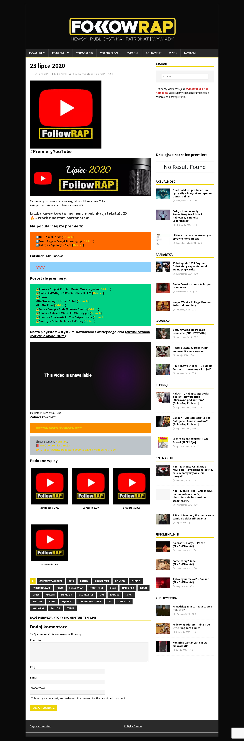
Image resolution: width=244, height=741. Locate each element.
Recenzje (162, 385)
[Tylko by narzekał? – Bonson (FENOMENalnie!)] (163, 586)
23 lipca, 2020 (42, 74)
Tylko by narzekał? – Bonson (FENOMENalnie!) (191, 580)
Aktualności (166, 182)
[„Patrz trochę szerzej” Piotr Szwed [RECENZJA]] (163, 446)
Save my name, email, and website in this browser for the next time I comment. (80, 698)
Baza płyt (59, 52)
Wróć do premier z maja (54, 445)
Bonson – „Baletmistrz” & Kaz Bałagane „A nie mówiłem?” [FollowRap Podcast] (192, 421)
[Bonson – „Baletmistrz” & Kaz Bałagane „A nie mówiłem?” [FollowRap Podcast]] (163, 425)
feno (60, 587)
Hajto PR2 (128, 587)
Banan (84, 581)
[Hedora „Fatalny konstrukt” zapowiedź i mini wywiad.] (163, 355)
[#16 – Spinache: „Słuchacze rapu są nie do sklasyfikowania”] (163, 522)
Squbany (67, 601)
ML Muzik (66, 594)
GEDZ (113, 587)
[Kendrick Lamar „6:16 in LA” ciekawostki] (163, 649)
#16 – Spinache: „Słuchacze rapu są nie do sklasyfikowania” (193, 517)
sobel (52, 601)
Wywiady (163, 321)
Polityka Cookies (133, 726)
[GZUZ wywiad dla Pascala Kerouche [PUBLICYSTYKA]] (163, 337)
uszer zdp (124, 601)
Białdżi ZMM (101, 581)
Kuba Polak (60, 74)
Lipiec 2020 (100, 74)
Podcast (133, 52)
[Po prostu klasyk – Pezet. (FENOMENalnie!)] (163, 550)
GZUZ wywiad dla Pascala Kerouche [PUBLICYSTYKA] (189, 331)
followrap (76, 587)
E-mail (33, 677)
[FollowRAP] (122, 47)
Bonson (120, 581)
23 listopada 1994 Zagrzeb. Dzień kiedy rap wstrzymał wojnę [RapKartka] (190, 266)
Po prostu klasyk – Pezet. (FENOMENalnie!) (189, 544)
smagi (128, 594)
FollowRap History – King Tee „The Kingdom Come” (191, 626)
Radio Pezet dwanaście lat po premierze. (192, 285)
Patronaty (154, 52)
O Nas (173, 52)
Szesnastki (164, 458)
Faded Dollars (41, 587)
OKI (102, 594)
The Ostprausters (90, 601)
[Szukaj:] (185, 77)
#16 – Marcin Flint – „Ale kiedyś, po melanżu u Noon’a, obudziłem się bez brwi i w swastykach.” (193, 495)
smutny (37, 601)
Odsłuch (68, 237)
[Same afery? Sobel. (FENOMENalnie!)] (163, 568)
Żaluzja (55, 608)
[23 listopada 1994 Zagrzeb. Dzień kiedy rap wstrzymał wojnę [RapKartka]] (163, 270)
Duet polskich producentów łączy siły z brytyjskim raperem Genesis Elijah (193, 193)
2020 (71, 581)
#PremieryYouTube (83, 74)
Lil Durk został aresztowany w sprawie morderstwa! (192, 237)
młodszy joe (85, 594)
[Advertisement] (185, 125)
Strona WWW (37, 688)
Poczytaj (35, 52)
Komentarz (36, 640)
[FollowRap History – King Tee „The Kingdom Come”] (163, 631)
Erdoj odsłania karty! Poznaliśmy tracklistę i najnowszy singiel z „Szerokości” (187, 216)
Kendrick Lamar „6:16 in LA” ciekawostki (190, 644)
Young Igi (38, 608)
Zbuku (70, 608)
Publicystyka (166, 598)
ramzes (114, 594)
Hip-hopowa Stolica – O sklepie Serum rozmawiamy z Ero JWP (192, 367)
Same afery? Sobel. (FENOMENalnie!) (185, 562)
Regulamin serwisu (40, 726)
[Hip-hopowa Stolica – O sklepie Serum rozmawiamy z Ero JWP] (163, 373)
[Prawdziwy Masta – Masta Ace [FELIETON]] (163, 613)
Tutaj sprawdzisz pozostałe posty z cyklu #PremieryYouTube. (77, 449)
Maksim (50, 594)
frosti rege (96, 587)
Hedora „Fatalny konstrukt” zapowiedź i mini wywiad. (190, 349)
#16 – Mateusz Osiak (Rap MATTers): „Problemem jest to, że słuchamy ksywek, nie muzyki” (193, 471)
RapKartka (164, 255)
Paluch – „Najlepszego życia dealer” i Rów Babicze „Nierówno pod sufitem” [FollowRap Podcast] (191, 398)
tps (109, 601)
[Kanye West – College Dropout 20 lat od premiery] (163, 309)
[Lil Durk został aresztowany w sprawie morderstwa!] (163, 242)
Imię (32, 667)
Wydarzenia (84, 52)
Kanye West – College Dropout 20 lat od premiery (192, 303)
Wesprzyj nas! (109, 52)
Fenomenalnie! (167, 534)
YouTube (61, 441)
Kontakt (190, 52)
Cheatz (135, 581)
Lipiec (36, 594)
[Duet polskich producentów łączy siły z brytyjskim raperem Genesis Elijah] (163, 197)
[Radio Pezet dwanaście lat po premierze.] (163, 291)
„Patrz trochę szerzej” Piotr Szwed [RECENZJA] (190, 440)
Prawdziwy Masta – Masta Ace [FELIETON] (192, 608)
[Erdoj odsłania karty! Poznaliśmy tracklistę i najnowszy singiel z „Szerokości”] (163, 218)
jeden (143, 587)
